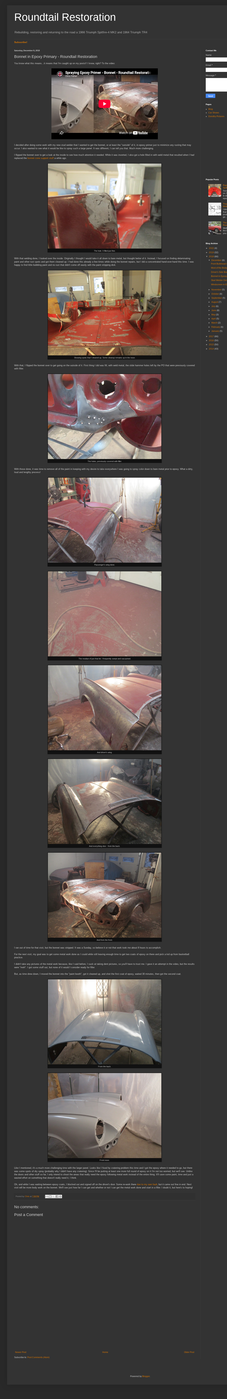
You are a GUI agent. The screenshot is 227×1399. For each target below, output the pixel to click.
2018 (211, 256)
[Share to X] (53, 1196)
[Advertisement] (104, 1322)
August (215, 302)
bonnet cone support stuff (40, 158)
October (215, 294)
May (213, 314)
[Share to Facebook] (57, 1196)
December (216, 260)
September (217, 298)
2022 (211, 248)
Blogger (146, 1376)
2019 (211, 252)
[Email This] (47, 1196)
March (214, 323)
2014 (211, 349)
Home (105, 1352)
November (216, 289)
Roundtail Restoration (65, 17)
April (213, 318)
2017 (211, 336)
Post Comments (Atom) (38, 1357)
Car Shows (213, 112)
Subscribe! (20, 42)
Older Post (189, 1352)
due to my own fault (147, 1184)
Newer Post (20, 1352)
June (214, 310)
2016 (211, 340)
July (213, 306)
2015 (211, 344)
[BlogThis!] (50, 1196)
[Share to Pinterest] (60, 1196)
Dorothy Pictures (216, 116)
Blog (210, 109)
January (215, 331)
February (216, 327)
